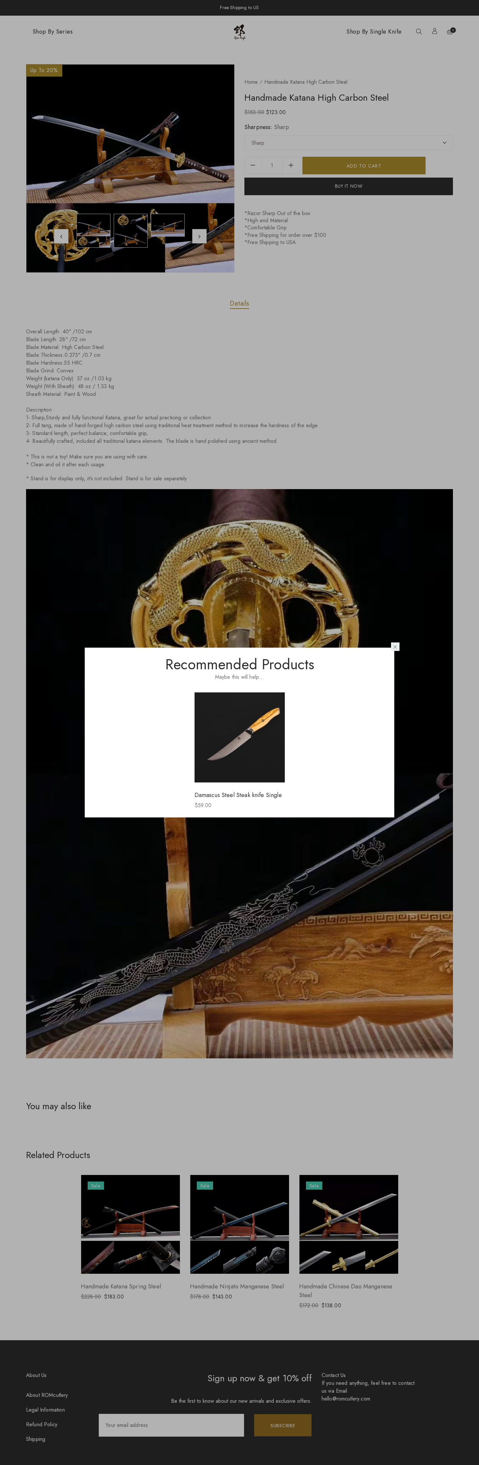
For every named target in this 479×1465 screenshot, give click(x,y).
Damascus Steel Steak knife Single (238, 795)
